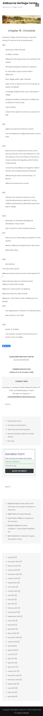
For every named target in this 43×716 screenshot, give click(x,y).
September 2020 (14, 616)
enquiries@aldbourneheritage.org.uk (21, 397)
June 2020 (11, 621)
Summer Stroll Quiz (14, 421)
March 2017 (12, 667)
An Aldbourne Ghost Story (17, 425)
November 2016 (13, 680)
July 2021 (11, 595)
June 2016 (11, 688)
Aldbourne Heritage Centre (20, 3)
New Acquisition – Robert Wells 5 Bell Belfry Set (21, 528)
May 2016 (11, 692)
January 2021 (12, 612)
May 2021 (11, 599)
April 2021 (11, 604)
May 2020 (11, 625)
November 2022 (13, 574)
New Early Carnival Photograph (19, 429)
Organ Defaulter (25, 514)
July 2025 (11, 557)
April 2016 (11, 696)
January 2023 (13, 570)
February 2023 (13, 566)
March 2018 (12, 650)
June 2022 (11, 587)
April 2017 (11, 663)
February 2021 (13, 608)
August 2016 (12, 684)
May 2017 (11, 659)
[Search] (38, 404)
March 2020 (12, 633)
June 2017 (11, 654)
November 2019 (13, 637)
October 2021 (12, 591)
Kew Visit (11, 441)
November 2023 (13, 562)
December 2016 (13, 675)
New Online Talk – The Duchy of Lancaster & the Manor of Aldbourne (21, 507)
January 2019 (12, 642)
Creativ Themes (22, 713)
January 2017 (12, 671)
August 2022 (12, 583)
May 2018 (11, 646)
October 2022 (13, 578)
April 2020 (11, 629)
